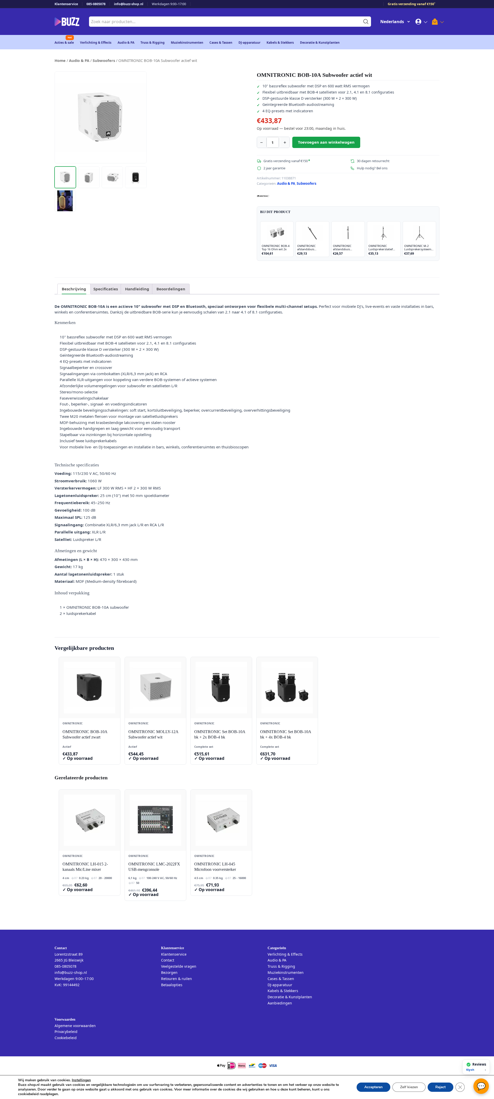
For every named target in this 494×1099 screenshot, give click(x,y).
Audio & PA (126, 42)
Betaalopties (171, 984)
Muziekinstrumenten (187, 42)
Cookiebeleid (66, 1037)
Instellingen (81, 1080)
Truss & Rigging (152, 42)
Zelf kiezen (409, 1087)
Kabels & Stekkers (280, 42)
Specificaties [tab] (105, 288)
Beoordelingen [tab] (170, 288)
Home (60, 60)
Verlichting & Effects (95, 42)
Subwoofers (104, 60)
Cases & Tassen (220, 42)
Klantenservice (66, 4)
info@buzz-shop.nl (128, 4)
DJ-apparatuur (249, 42)
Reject (440, 1087)
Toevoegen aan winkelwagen (326, 142)
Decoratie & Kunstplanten (320, 42)
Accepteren (373, 1087)
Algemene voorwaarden (75, 1025)
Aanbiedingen (280, 1003)
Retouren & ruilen (176, 978)
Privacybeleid (66, 1031)
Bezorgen (169, 972)
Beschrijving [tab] (74, 288)
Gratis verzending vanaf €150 (411, 4)
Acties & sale (64, 42)
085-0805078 (95, 4)
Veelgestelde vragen (178, 966)
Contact (167, 960)
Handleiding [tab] (137, 288)
